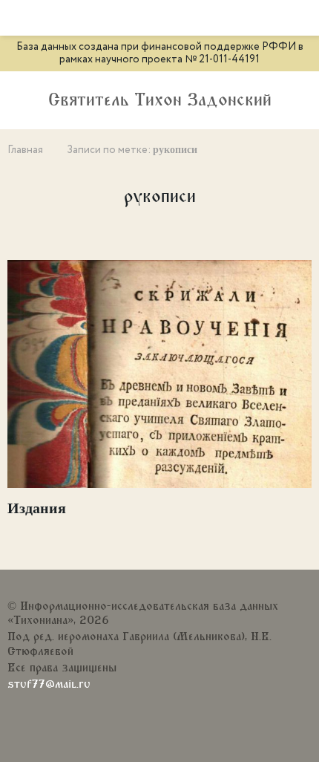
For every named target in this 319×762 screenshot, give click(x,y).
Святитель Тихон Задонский (160, 100)
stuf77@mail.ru (49, 684)
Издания (36, 508)
